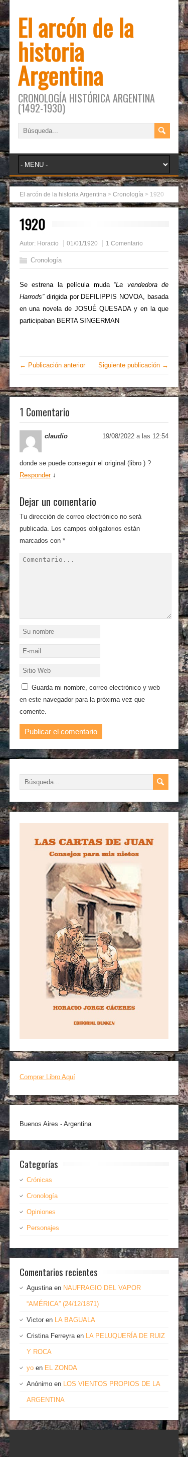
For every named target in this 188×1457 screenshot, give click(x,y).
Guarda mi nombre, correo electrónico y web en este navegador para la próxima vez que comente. (90, 699)
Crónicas (39, 1180)
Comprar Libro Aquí (47, 1077)
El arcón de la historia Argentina (76, 50)
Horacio (48, 243)
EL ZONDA (61, 1368)
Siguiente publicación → (133, 365)
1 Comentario (124, 243)
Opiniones (41, 1212)
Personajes (43, 1228)
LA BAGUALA (75, 1320)
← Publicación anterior (52, 365)
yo (30, 1368)
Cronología (46, 260)
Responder (35, 475)
